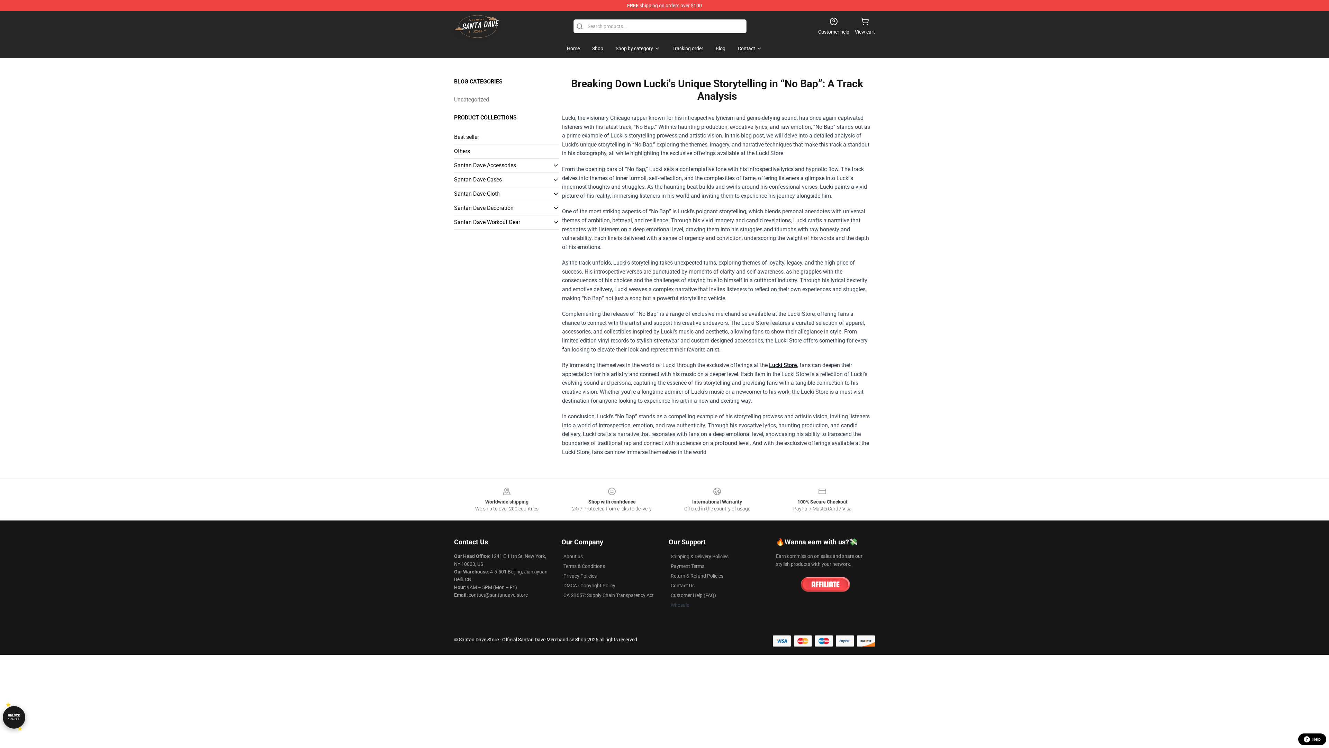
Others (462, 151)
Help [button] (1316, 739)
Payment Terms (687, 566)
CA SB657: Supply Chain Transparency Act (608, 595)
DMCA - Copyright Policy (589, 585)
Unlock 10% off (14, 717)
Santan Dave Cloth (477, 193)
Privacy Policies (580, 576)
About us (573, 556)
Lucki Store (783, 365)
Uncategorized (471, 99)
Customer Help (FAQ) (693, 595)
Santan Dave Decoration (484, 208)
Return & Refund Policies (697, 576)
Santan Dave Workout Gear (487, 222)
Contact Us (683, 585)
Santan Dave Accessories (485, 165)
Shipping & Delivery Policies (700, 556)
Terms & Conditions (584, 566)
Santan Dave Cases (478, 179)
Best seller (466, 137)
